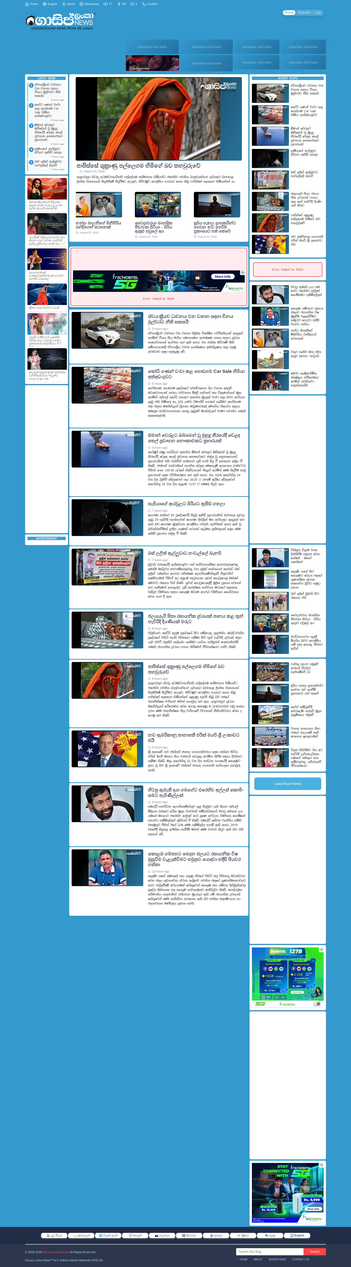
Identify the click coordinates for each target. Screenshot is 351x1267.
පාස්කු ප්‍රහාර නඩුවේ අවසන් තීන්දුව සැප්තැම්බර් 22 (304, 668)
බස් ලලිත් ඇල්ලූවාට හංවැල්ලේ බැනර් (48, 163)
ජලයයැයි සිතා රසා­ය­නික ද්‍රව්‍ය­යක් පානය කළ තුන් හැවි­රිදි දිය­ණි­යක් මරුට (195, 619)
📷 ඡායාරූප (162, 1235)
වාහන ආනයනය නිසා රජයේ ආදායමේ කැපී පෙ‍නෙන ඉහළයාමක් (305, 732)
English (52, 4)
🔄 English (297, 1235)
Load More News (288, 784)
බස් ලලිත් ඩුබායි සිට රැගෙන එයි (305, 596)
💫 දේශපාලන (81, 1235)
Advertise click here (152, 47)
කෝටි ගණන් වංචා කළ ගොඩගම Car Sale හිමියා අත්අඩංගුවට (47, 110)
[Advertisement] (46, 459)
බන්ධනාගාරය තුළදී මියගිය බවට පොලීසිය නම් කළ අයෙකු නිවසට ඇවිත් (307, 643)
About (71, 4)
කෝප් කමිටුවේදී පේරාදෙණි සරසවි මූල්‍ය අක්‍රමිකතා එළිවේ (306, 711)
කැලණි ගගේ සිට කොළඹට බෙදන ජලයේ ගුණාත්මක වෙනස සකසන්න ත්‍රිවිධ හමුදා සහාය (306, 579)
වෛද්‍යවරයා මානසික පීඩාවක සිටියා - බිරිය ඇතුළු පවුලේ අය (153, 227)
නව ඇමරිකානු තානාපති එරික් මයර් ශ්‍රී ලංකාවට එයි (193, 737)
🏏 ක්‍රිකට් (243, 1235)
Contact (151, 4)
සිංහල (289, 13)
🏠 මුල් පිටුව (54, 1235)
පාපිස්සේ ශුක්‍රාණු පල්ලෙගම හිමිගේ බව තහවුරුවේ (138, 165)
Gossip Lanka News (56, 1252)
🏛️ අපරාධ (216, 1235)
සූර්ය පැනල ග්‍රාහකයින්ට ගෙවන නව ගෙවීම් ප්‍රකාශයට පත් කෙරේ (215, 227)
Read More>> (228, 357)
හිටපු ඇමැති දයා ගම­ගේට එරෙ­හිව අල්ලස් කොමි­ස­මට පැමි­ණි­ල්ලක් (196, 792)
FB (123, 4)
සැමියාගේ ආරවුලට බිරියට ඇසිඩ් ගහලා (48, 151)
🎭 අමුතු (270, 1235)
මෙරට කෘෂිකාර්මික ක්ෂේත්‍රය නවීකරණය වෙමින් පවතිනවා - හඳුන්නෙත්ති (305, 379)
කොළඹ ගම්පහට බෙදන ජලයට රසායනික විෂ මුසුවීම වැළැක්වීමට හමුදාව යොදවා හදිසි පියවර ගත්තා (194, 859)
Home (33, 4)
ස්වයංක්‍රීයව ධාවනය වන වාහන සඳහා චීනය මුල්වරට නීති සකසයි (48, 90)
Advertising (91, 4)
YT (110, 4)
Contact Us (300, 1259)
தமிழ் (318, 12)
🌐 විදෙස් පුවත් (108, 1235)
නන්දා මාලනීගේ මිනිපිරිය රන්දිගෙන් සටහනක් (98, 225)
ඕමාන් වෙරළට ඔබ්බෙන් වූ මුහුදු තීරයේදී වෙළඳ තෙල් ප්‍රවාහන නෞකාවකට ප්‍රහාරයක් (49, 132)
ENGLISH (304, 12)
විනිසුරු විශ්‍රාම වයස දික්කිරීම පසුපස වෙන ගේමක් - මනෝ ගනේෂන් (305, 556)
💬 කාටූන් (135, 1235)
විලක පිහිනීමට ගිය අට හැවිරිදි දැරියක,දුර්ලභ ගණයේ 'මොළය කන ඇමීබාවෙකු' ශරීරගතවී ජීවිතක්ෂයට (307, 758)
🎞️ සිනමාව (189, 1235)
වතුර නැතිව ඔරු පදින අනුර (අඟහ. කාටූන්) (306, 354)
